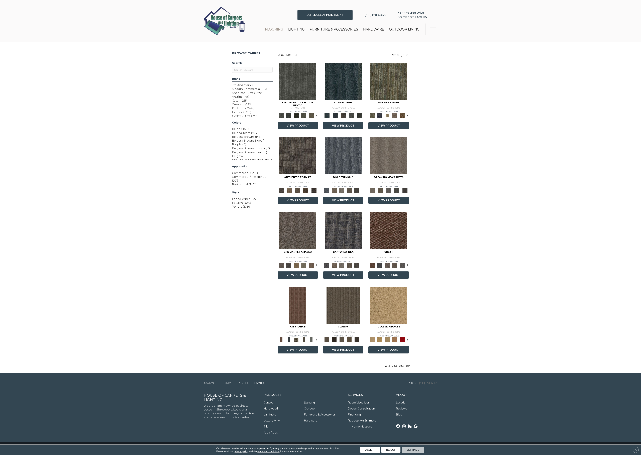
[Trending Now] (388, 155)
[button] (325, 15)
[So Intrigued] (297, 230)
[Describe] (342, 339)
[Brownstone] (343, 115)
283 (401, 365)
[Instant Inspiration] (311, 265)
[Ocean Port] (335, 115)
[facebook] (398, 426)
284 (408, 365)
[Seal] (357, 190)
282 (394, 365)
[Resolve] (343, 305)
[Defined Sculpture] (289, 190)
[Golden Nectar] (380, 339)
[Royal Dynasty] (402, 339)
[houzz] (409, 426)
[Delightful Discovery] (388, 81)
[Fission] (349, 190)
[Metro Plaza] (395, 265)
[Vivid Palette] (402, 115)
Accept (370, 449)
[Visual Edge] (297, 155)
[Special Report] (380, 190)
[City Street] (359, 115)
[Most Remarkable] (380, 115)
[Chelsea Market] (388, 230)
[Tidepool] (343, 81)
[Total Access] (404, 190)
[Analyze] (334, 339)
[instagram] (404, 426)
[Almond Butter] (387, 339)
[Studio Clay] (395, 339)
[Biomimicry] (297, 81)
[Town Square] (402, 265)
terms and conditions (268, 451)
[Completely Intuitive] (296, 265)
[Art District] (387, 265)
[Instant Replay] (388, 190)
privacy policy (241, 451)
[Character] (289, 115)
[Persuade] (349, 339)
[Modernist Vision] (387, 115)
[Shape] (343, 155)
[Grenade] (334, 190)
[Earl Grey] (351, 115)
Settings (413, 449)
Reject (390, 449)
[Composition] (304, 115)
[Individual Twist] (297, 190)
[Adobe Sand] (388, 305)
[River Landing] (380, 265)
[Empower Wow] (304, 265)
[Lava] (342, 190)
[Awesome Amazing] (395, 115)
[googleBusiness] (415, 426)
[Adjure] (357, 339)
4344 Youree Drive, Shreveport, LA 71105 (234, 383)
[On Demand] (396, 190)
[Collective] (296, 115)
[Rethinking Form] (305, 190)
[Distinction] (311, 115)
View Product (298, 125)
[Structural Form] (313, 190)
